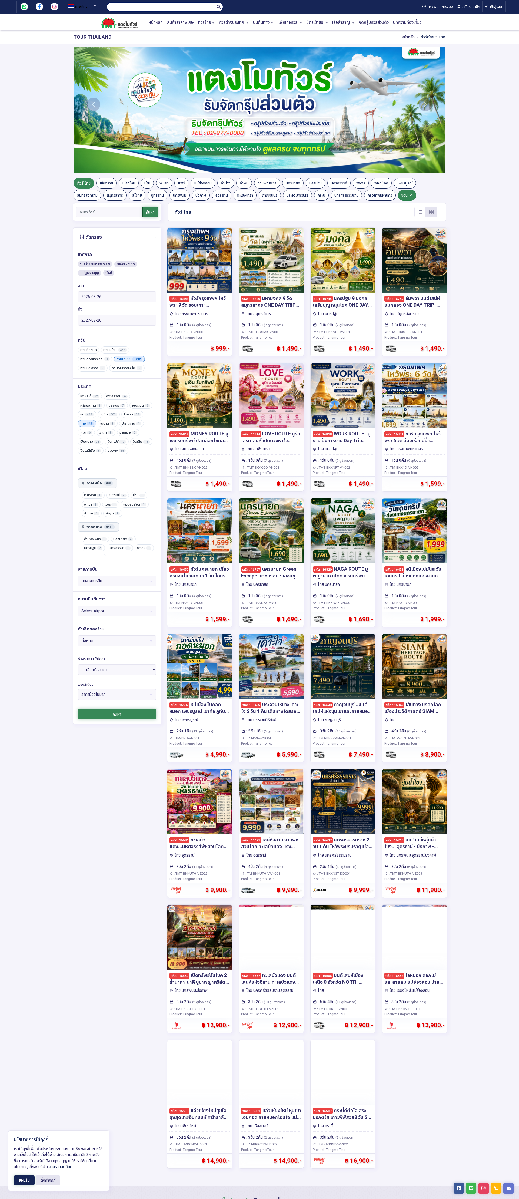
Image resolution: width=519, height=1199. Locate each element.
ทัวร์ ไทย (84, 183)
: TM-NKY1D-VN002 (403, 603)
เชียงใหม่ (128, 183)
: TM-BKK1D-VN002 (403, 467)
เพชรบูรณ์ (404, 183)
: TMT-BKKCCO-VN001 (262, 467)
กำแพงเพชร (267, 183)
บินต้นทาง (261, 22)
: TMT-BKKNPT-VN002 (333, 467)
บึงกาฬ (200, 195)
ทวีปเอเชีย (128, 359)
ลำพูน (244, 183)
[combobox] (81, 4)
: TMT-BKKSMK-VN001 (262, 332)
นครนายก (293, 183)
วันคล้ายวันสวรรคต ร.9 (95, 264)
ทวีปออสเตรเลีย (94, 359)
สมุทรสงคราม (87, 195)
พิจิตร (360, 183)
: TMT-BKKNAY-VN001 (262, 603)
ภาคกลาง (99, 527)
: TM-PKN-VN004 (258, 738)
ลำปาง (226, 183)
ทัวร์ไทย (204, 22)
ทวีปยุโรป (114, 350)
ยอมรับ (24, 1180)
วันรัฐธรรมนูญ (89, 273)
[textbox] (81, 6)
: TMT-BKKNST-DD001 (333, 873)
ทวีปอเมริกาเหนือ (126, 368)
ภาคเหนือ (98, 483)
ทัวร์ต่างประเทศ (232, 22)
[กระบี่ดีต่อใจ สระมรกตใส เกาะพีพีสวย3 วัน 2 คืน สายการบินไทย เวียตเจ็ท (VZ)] (343, 1072)
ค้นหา (150, 212)
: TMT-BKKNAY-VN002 (333, 603)
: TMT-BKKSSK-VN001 (405, 332)
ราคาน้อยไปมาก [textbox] (93, 694)
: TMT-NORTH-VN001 (332, 1009)
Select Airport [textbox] (93, 611)
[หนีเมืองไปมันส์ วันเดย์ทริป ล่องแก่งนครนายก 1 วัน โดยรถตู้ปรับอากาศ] (414, 530)
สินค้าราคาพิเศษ (180, 22)
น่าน (147, 183)
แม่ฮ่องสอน (203, 183)
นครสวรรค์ (339, 183)
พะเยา (164, 183)
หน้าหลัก (156, 22)
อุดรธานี (221, 195)
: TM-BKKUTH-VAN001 (262, 873)
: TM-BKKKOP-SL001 (189, 1009)
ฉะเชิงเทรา (245, 195)
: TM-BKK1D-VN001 (188, 332)
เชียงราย (106, 183)
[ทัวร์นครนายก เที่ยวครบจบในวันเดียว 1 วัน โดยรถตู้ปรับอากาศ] (199, 530)
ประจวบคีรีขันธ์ (297, 195)
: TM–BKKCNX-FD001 (190, 1144)
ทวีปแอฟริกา (91, 368)
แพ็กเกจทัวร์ (287, 22)
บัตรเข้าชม (315, 22)
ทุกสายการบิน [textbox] (91, 581)
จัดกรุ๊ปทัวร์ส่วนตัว (374, 22)
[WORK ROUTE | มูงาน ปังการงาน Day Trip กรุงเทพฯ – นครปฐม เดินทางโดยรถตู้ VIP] (343, 395)
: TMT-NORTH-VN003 (404, 738)
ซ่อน (404, 195)
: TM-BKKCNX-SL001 (404, 1009)
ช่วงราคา (91, 658)
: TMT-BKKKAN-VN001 (333, 738)
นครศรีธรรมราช (346, 195)
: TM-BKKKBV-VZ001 (332, 1144)
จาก (81, 285)
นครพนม (179, 195)
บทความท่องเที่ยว (407, 22)
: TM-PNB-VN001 (186, 738)
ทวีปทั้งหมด (88, 350)
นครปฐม (315, 183)
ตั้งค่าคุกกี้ (48, 1180)
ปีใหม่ (108, 273)
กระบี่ (321, 195)
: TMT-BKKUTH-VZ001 (262, 1009)
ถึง (80, 309)
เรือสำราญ (341, 22)
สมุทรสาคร (115, 195)
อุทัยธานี (157, 195)
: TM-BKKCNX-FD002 (261, 1144)
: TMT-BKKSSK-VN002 (190, 467)
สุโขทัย (137, 195)
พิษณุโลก (381, 183)
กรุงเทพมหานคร (380, 195)
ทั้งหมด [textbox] (87, 640)
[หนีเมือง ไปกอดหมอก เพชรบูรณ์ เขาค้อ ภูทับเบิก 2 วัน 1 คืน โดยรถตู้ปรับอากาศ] (199, 666)
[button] (93, 110)
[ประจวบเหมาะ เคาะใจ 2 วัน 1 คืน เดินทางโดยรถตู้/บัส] (271, 666)
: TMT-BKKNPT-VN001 (333, 332)
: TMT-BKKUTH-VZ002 (190, 873)
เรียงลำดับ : (85, 684)
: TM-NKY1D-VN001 (188, 603)
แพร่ (181, 183)
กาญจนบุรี (269, 195)
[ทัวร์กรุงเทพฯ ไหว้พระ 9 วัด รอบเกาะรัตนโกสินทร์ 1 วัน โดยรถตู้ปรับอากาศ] (199, 260)
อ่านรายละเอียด (60, 1166)
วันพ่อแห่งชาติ (126, 264)
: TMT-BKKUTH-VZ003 (405, 873)
